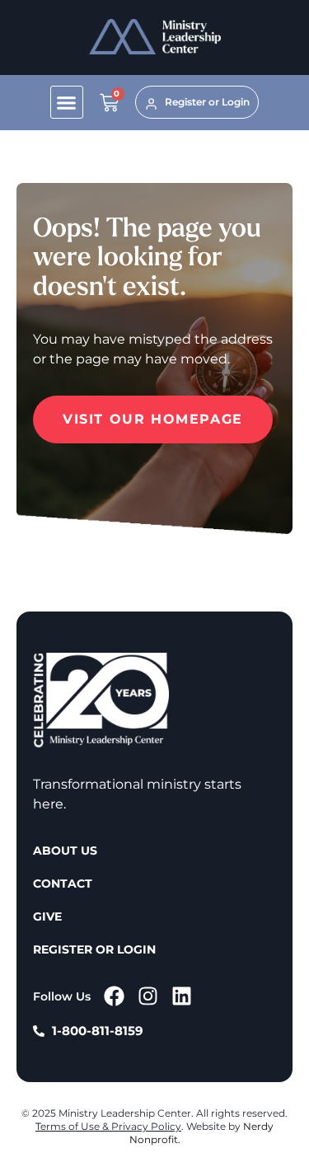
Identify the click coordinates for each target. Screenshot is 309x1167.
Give (47, 916)
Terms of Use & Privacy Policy (108, 1126)
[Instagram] (148, 996)
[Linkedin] (181, 996)
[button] (66, 102)
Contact (62, 883)
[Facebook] (114, 996)
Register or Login (94, 949)
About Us (65, 850)
